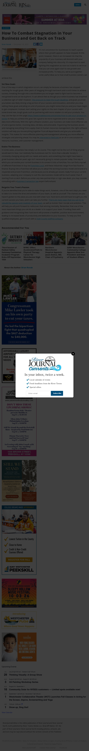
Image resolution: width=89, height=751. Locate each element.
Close (73, 354)
